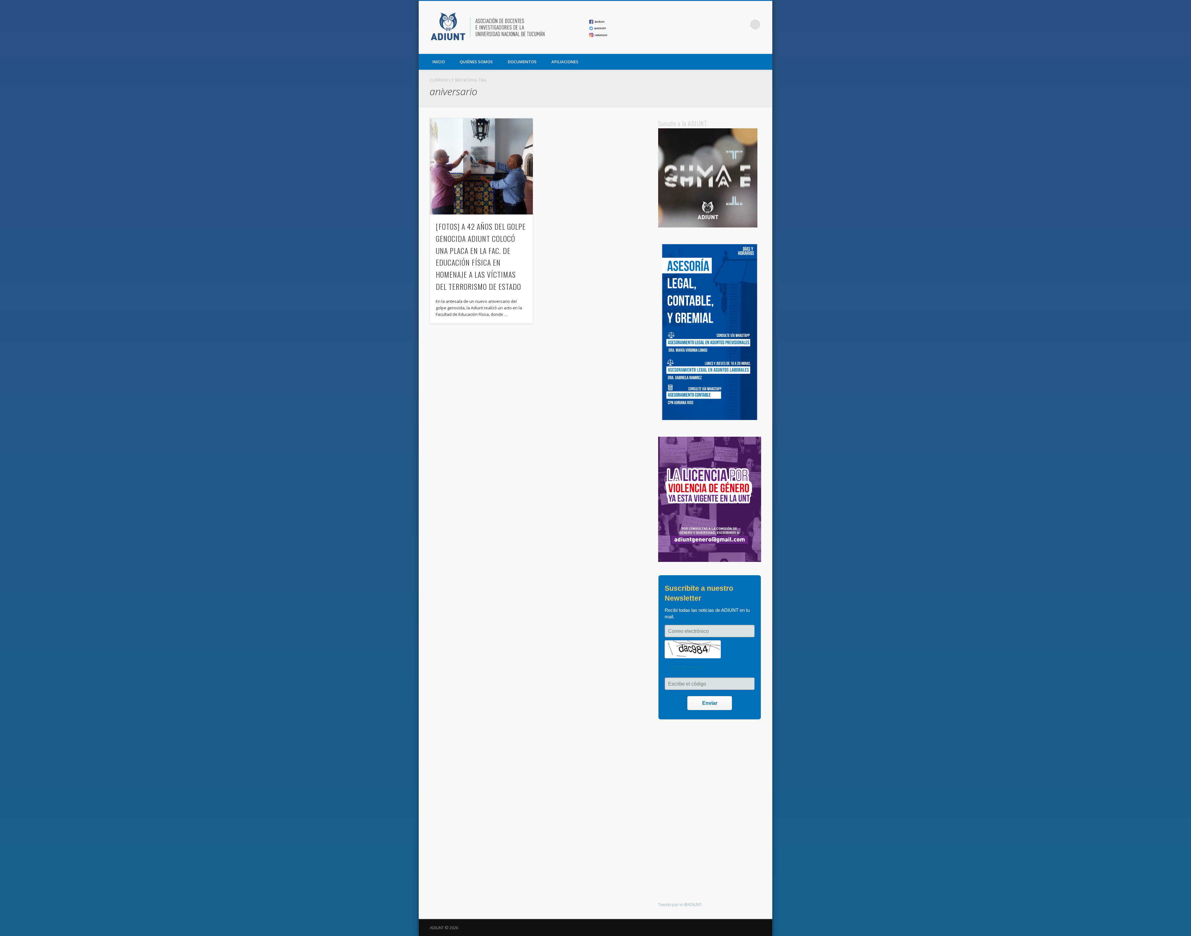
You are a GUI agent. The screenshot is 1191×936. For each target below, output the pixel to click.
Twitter (730, 24)
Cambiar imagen (687, 667)
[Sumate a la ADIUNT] (707, 226)
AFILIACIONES (564, 61)
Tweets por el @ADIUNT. (680, 904)
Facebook (717, 24)
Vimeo (742, 24)
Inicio (438, 61)
